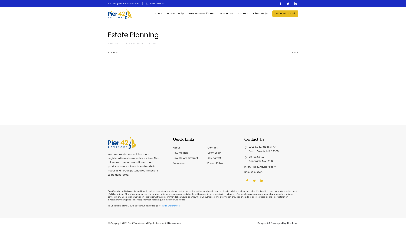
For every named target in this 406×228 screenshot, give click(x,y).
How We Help (175, 13)
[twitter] (288, 3)
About (158, 13)
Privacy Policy (215, 163)
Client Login (260, 13)
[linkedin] (295, 3)
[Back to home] (120, 13)
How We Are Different (202, 13)
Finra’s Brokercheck (170, 205)
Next (294, 52)
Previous (113, 52)
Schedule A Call (285, 13)
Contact (243, 13)
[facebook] (281, 3)
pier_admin (130, 43)
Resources (226, 13)
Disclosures (174, 223)
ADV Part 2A (214, 158)
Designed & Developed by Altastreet (278, 223)
